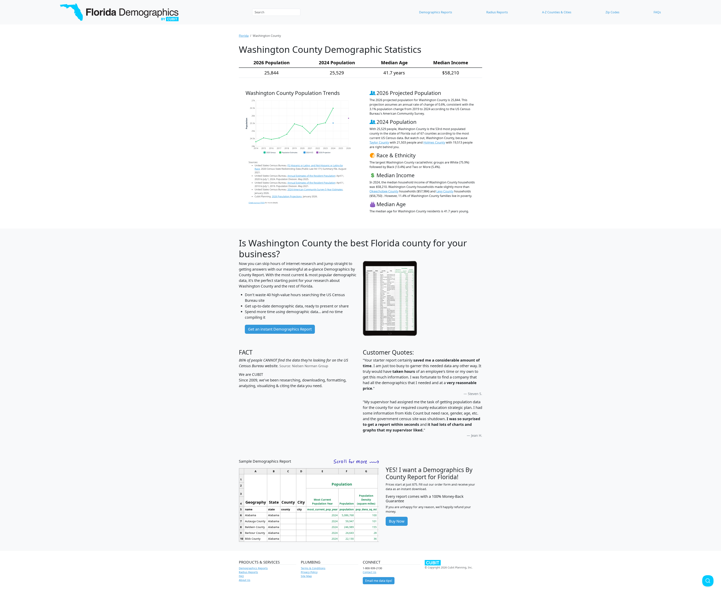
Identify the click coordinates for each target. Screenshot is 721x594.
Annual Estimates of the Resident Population (311, 175)
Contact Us (369, 572)
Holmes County (434, 142)
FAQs (657, 12)
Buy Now (396, 521)
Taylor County (379, 142)
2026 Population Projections (287, 196)
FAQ (241, 576)
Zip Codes (612, 12)
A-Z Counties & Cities (556, 12)
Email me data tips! (378, 581)
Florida (244, 36)
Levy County (444, 191)
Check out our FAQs (257, 202)
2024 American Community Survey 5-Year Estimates (315, 189)
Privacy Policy (309, 572)
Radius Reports (497, 12)
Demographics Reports (435, 12)
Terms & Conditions (313, 568)
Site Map (306, 576)
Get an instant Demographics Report (280, 329)
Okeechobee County (384, 191)
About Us (244, 580)
